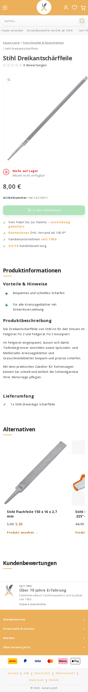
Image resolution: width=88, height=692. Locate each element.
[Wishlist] (74, 7)
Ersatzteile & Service (18, 628)
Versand (13, 673)
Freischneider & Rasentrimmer (43, 42)
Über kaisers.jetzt (16, 647)
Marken (9, 638)
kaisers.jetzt (11, 42)
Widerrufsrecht (65, 673)
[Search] (82, 21)
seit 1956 (48, 239)
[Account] (66, 7)
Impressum (36, 680)
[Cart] (83, 7)
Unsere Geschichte (32, 604)
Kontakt (54, 680)
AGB (26, 673)
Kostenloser (18, 233)
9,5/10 (13, 246)
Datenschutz (43, 673)
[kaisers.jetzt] (44, 7)
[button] (13, 65)
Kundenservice (14, 619)
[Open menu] (5, 7)
